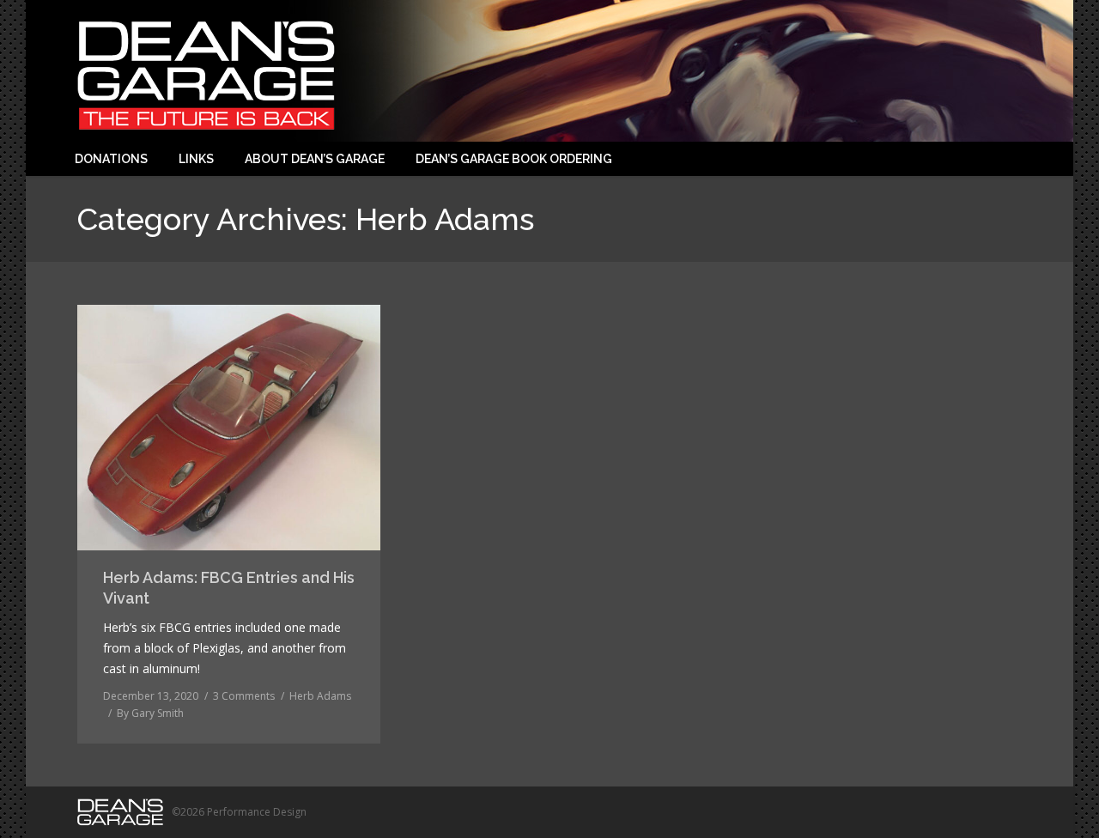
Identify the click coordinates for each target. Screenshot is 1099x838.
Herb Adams (320, 696)
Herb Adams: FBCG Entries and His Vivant (229, 587)
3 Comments (244, 696)
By (150, 713)
